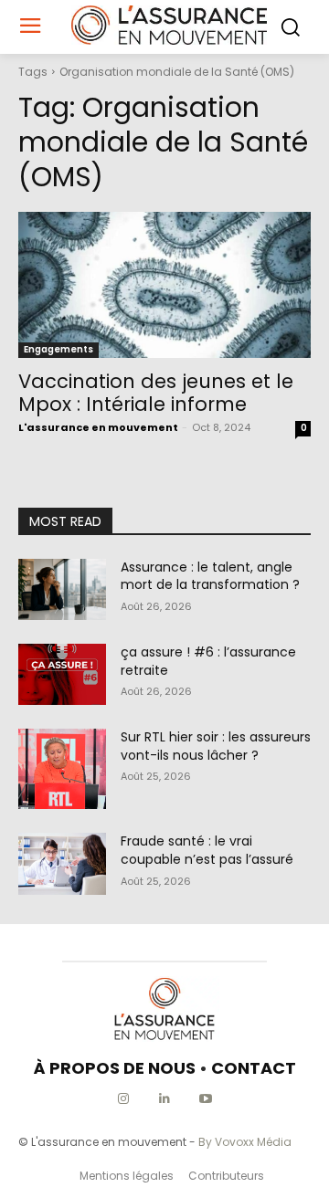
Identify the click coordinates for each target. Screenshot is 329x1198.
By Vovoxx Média (245, 1142)
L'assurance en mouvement (98, 427)
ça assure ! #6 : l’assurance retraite (208, 661)
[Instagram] (124, 1099)
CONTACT (253, 1067)
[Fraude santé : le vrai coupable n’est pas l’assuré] (62, 863)
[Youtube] (206, 1099)
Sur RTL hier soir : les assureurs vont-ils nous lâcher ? (216, 746)
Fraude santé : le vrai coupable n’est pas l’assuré (207, 850)
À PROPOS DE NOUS (115, 1067)
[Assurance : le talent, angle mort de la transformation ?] (62, 589)
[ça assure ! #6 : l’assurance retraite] (62, 674)
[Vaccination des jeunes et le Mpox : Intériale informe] (164, 285)
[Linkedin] (165, 1099)
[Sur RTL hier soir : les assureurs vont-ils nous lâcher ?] (62, 769)
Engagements (58, 349)
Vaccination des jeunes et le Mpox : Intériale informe (155, 392)
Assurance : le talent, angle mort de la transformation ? (210, 576)
